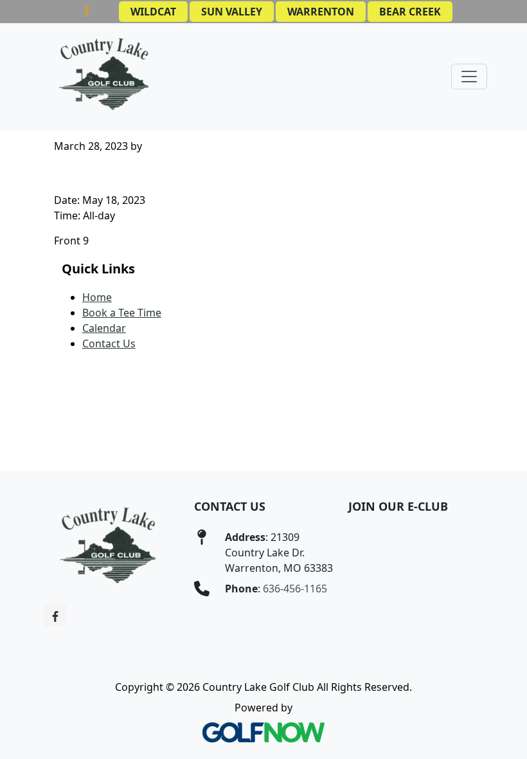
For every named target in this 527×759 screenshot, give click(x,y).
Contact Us (109, 343)
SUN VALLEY (231, 12)
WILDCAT (153, 12)
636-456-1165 (295, 588)
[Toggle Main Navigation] (469, 76)
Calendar (104, 328)
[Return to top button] (502, 446)
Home (97, 297)
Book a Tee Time (121, 313)
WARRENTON (320, 12)
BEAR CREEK (410, 12)
